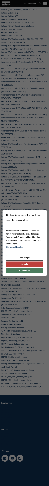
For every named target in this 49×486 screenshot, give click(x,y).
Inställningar (24, 258)
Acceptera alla (24, 270)
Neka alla (24, 264)
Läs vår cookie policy (14, 247)
